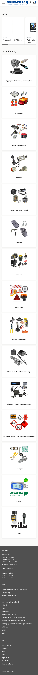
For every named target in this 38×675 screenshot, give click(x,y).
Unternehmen (6, 645)
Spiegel (4, 605)
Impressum (5, 658)
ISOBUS (4, 599)
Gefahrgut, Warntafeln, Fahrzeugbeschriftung (17, 624)
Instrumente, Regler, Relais (10, 602)
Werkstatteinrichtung (9, 614)
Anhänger (5, 627)
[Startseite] (17, 2)
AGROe (4, 630)
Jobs (3, 655)
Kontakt (4, 648)
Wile (3, 633)
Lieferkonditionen (8, 664)
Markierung (5, 611)
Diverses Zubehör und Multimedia (13, 621)
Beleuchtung (6, 593)
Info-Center (5, 661)
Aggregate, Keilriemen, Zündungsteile (14, 589)
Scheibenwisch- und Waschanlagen (14, 618)
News (3, 651)
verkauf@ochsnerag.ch (9, 564)
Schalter (4, 608)
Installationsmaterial (9, 596)
